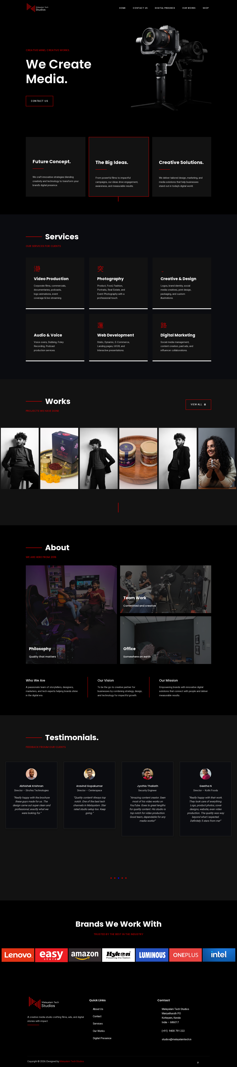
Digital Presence (165, 8)
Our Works (189, 8)
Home (122, 8)
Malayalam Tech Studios (72, 1061)
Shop (206, 8)
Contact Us (140, 8)
